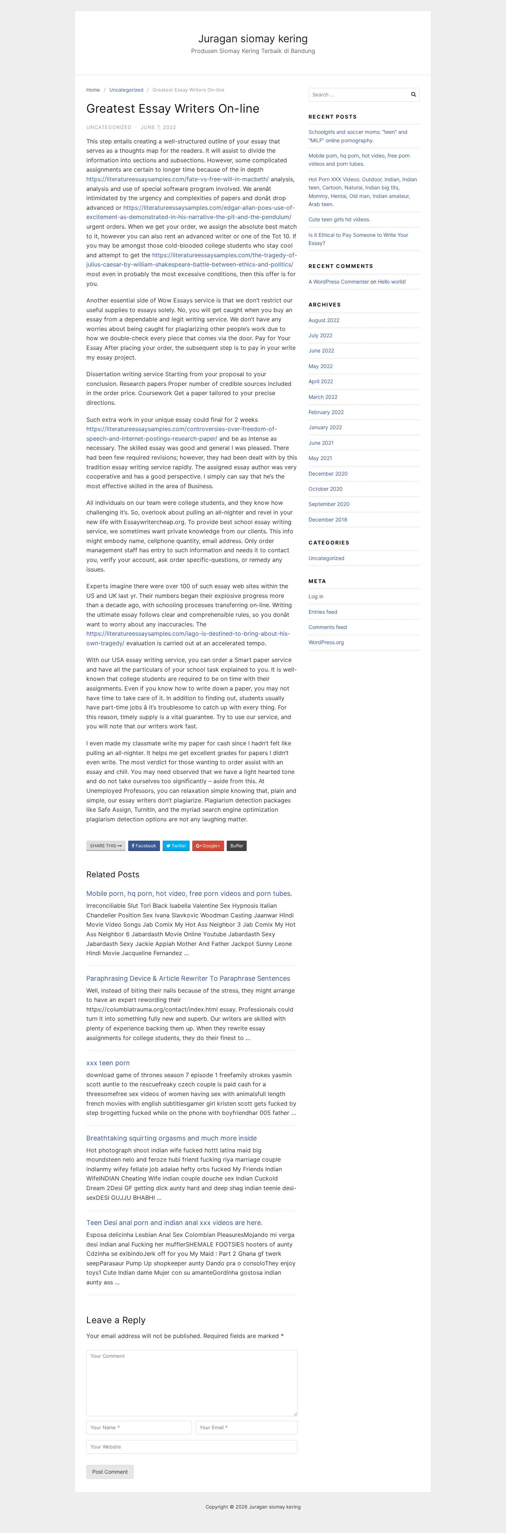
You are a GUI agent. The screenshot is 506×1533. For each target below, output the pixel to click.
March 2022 (323, 397)
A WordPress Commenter (339, 281)
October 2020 (326, 489)
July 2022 (320, 335)
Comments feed (328, 627)
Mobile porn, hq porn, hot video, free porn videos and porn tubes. (189, 893)
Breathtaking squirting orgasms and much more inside (171, 1138)
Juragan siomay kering (253, 38)
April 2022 (321, 381)
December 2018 (328, 519)
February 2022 (326, 412)
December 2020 (328, 473)
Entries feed (323, 612)
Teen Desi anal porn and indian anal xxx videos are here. (174, 1222)
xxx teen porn (108, 1063)
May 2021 (320, 458)
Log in (316, 596)
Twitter (178, 845)
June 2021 (321, 443)
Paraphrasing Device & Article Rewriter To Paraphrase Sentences (188, 978)
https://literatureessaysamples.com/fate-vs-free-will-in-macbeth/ (177, 179)
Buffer (236, 845)
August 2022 (324, 320)
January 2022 (325, 427)
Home (93, 90)
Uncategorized (126, 90)
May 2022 (321, 366)
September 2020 (329, 504)
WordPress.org (326, 642)
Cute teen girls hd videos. (339, 219)
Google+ (211, 845)
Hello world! (392, 281)
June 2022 (321, 350)
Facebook (145, 845)
